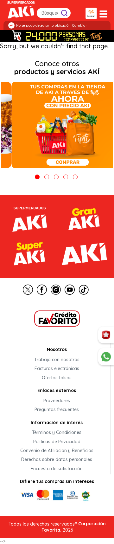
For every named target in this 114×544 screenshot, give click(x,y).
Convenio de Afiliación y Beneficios (56, 450)
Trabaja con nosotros (56, 359)
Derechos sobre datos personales (56, 460)
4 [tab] (65, 177)
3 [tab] (56, 177)
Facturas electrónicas (57, 369)
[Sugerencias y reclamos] (106, 356)
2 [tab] (46, 177)
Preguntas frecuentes (57, 410)
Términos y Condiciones (56, 433)
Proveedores (56, 400)
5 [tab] (75, 177)
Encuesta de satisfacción (57, 469)
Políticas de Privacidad (56, 441)
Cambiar (79, 25)
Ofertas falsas (57, 378)
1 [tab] (37, 177)
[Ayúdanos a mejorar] (106, 335)
